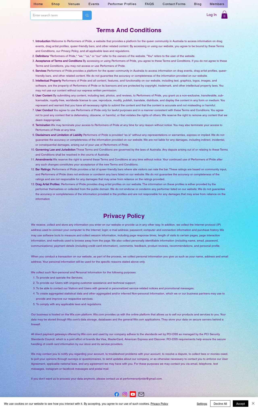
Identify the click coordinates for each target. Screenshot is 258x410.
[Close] (253, 403)
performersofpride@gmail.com (142, 378)
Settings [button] (202, 404)
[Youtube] (133, 394)
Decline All (220, 404)
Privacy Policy (159, 404)
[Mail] (141, 394)
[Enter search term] (87, 15)
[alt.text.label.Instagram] (125, 394)
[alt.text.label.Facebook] (117, 394)
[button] (174, 4)
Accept (240, 404)
